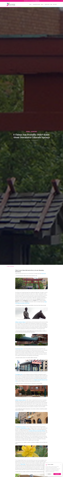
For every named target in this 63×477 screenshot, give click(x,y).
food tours (43, 273)
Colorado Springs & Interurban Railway (37, 430)
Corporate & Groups (36, 4)
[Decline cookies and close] (60, 464)
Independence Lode (24, 428)
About (42, 4)
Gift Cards (55, 4)
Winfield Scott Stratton (21, 426)
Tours (30, 4)
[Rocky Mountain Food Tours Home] (11, 4)
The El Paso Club (19, 348)
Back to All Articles (10, 266)
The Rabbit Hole (18, 374)
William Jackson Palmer (20, 322)
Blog (51, 4)
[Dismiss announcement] (61, 0)
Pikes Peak (23, 464)
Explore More (47, 4)
